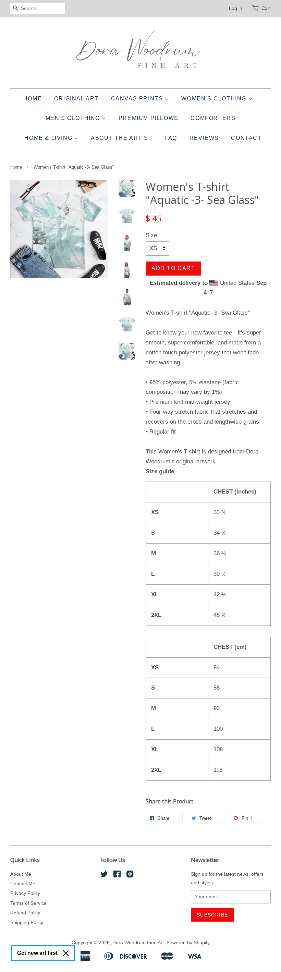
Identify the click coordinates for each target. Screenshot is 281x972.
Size (151, 235)
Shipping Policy (26, 922)
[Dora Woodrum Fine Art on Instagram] (130, 875)
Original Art (76, 98)
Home (32, 98)
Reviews (204, 138)
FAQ (170, 138)
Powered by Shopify (188, 942)
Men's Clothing (74, 118)
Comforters (213, 118)
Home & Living (49, 138)
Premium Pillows (149, 118)
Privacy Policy (25, 893)
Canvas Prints (138, 98)
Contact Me (22, 883)
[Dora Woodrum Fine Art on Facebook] (117, 875)
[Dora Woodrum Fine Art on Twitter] (104, 875)
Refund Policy (25, 912)
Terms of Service (28, 903)
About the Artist (121, 138)
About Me (20, 874)
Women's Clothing (214, 98)
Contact (246, 138)
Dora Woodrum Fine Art (138, 942)
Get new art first (37, 953)
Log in (235, 8)
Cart (266, 8)
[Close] (66, 953)
